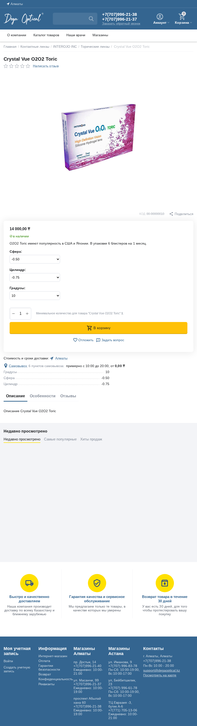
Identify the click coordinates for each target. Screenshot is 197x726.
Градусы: (17, 288)
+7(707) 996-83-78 (122, 666)
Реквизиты (46, 684)
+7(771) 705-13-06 (122, 710)
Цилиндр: (18, 270)
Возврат (44, 674)
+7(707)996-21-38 (119, 14)
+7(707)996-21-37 (119, 19)
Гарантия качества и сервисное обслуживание (97, 599)
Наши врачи (75, 35)
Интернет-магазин (52, 656)
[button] (181, 214)
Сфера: (16, 251)
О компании (16, 35)
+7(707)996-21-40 (87, 666)
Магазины (100, 35)
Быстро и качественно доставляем (29, 599)
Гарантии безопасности (49, 667)
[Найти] (91, 18)
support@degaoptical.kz (161, 670)
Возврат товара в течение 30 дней (164, 599)
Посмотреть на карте (159, 675)
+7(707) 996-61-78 (122, 688)
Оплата (44, 661)
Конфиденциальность (55, 679)
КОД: (142, 214)
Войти (8, 661)
